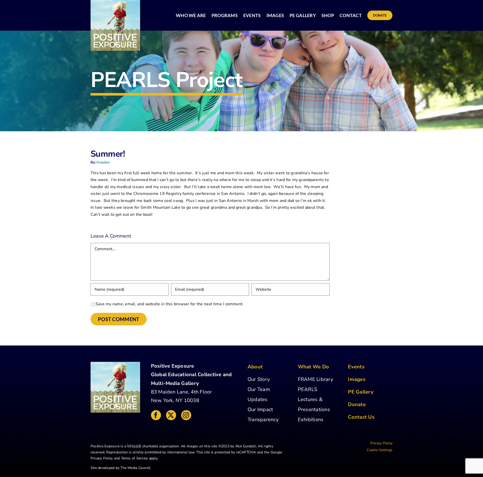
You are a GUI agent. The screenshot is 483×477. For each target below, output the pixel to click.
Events (356, 366)
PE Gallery (360, 391)
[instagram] (186, 415)
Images (356, 379)
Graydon (103, 162)
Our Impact (260, 409)
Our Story (259, 379)
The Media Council (135, 467)
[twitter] (171, 415)
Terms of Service (134, 458)
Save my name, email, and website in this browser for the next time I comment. (170, 304)
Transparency (263, 419)
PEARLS (307, 389)
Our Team (259, 389)
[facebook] (156, 415)
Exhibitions (311, 419)
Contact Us (361, 417)
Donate (357, 404)
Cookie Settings (379, 450)
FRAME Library (315, 379)
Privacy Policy (102, 458)
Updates (258, 399)
